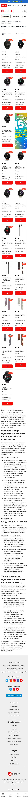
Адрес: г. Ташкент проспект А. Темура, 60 (14, 672)
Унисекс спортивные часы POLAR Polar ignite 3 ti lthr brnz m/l (7, 167)
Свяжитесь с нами (14, 662)
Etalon (9, 5)
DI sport (4, 5)
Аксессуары (17, 21)
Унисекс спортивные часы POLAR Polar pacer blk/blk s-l (7, 205)
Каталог (10, 21)
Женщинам (6, 16)
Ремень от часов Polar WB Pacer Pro (20, 314)
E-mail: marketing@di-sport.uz (14, 669)
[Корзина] (25, 6)
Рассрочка (14, 760)
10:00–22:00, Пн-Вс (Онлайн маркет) (14, 665)
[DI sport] (5, 11)
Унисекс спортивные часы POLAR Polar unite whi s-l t (20, 93)
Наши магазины (14, 709)
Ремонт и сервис (14, 754)
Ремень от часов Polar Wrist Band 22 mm (7, 351)
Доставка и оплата (14, 732)
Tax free (14, 757)
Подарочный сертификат (14, 738)
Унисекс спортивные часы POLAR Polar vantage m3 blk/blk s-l (7, 56)
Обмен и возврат (14, 735)
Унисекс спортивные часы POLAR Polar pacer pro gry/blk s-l (7, 242)
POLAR (4, 52)
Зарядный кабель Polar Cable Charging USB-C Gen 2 (20, 242)
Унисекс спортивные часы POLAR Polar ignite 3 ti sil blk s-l (7, 130)
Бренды (14, 729)
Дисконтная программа (14, 741)
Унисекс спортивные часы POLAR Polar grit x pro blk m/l (20, 167)
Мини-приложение (12, 695)
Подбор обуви (14, 764)
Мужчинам (15, 16)
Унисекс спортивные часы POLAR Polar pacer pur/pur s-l (7, 93)
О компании (14, 706)
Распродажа (14, 744)
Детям (24, 16)
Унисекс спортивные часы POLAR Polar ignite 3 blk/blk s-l (7, 388)
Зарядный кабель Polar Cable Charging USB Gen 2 (7, 279)
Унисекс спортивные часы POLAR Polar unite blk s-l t (20, 56)
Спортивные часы (6, 62)
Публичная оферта (14, 713)
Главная (3, 21)
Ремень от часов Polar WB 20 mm (19, 278)
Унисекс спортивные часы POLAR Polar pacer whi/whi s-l (20, 205)
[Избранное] (21, 6)
